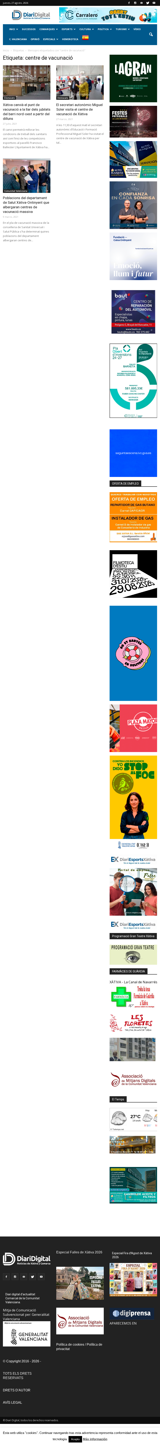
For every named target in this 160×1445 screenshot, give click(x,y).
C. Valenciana (18, 39)
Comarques (47, 29)
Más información (95, 1439)
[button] (151, 35)
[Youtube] (154, 2)
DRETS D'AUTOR (16, 1390)
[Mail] (141, 2)
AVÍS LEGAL (12, 1402)
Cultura (85, 29)
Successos (29, 29)
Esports (67, 29)
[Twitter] (148, 2)
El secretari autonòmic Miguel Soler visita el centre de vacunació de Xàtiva (79, 109)
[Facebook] (129, 2)
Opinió (35, 39)
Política (103, 29)
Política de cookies (70, 1344)
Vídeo (137, 29)
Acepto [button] (75, 1439)
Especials (49, 39)
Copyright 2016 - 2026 (22, 1361)
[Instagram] (135, 2)
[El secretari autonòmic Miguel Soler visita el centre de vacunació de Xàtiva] (80, 82)
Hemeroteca (70, 39)
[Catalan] (87, 40)
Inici (12, 29)
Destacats (9, 97)
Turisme (121, 29)
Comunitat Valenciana (15, 191)
